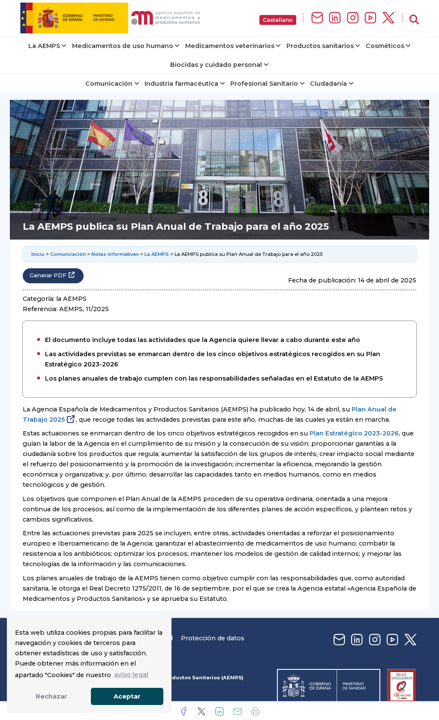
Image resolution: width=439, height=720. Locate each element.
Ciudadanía (328, 83)
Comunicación (108, 83)
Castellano (278, 20)
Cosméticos (385, 46)
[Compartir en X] (201, 711)
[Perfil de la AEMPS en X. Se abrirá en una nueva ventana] (388, 18)
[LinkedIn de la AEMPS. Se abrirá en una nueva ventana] (335, 18)
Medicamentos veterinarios (229, 46)
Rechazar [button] (51, 696)
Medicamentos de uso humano (122, 46)
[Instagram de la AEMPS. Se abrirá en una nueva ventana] (353, 18)
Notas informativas (115, 254)
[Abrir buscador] (414, 20)
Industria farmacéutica (181, 83)
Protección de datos (212, 638)
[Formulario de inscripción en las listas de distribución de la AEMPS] (317, 18)
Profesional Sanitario (264, 83)
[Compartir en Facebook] (183, 711)
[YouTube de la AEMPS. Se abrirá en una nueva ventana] (370, 18)
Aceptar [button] (127, 696)
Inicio (38, 254)
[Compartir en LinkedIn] (219, 711)
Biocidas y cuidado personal (216, 65)
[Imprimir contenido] (255, 711)
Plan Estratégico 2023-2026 (354, 433)
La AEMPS (44, 46)
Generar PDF (48, 275)
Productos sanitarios (320, 46)
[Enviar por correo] (237, 711)
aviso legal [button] (131, 674)
